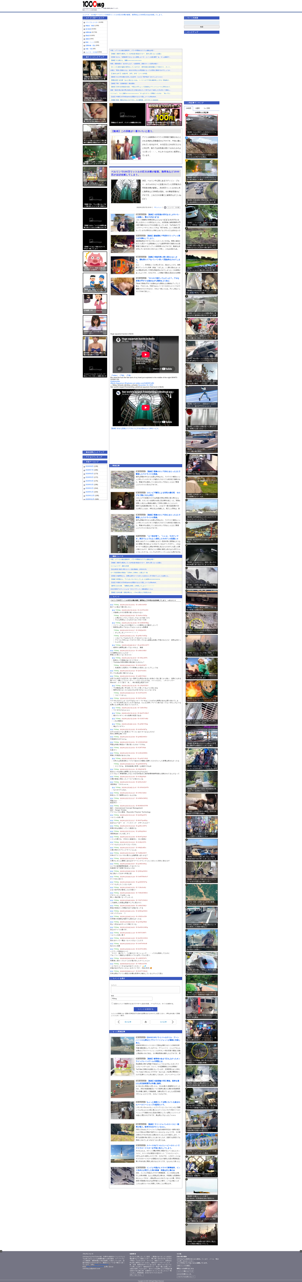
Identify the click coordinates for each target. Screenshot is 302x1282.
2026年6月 (90, 474)
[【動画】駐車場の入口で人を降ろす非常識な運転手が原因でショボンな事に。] (202, 727)
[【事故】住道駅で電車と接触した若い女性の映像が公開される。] (202, 591)
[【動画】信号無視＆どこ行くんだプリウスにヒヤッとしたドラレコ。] (202, 500)
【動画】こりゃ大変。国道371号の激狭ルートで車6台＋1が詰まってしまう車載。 (201, 225)
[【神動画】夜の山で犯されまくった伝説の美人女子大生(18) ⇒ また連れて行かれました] (95, 70)
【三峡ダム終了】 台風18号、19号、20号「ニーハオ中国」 (129, 73)
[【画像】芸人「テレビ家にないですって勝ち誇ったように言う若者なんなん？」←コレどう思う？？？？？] (95, 197)
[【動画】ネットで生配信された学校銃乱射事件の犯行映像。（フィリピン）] (202, 455)
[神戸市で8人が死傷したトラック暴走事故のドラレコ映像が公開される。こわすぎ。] (202, 1089)
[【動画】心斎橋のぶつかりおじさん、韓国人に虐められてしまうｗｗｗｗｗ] (202, 1021)
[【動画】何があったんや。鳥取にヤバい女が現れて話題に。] (202, 930)
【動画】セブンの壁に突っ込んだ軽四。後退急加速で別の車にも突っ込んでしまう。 (201, 859)
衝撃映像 (88, 32)
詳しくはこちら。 (136, 1275)
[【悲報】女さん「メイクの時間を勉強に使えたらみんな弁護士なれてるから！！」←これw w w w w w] (95, 219)
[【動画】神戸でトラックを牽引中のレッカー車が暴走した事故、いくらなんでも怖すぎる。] (202, 161)
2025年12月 (90, 495)
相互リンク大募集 (183, 1265)
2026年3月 (90, 484)
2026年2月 (90, 488)
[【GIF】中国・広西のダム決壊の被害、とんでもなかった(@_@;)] (202, 885)
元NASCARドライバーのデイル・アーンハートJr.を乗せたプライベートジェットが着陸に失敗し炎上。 (158, 1040)
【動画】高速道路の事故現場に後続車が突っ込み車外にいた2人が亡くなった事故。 (201, 202)
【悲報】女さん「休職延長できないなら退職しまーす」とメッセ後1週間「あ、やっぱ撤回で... (140, 57)
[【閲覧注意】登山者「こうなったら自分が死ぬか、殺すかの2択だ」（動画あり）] (95, 91)
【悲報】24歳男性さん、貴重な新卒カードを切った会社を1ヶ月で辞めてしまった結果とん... (140, 576)
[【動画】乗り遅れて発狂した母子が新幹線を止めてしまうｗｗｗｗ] (202, 953)
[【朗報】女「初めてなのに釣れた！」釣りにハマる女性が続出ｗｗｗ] (95, 282)
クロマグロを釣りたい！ (186, 1277)
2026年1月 (90, 492)
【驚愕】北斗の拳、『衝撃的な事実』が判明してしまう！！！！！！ (132, 586)
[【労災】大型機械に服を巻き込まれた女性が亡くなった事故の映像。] (202, 1044)
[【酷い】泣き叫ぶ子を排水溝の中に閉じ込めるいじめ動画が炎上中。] (202, 704)
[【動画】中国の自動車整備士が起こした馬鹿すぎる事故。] (202, 998)
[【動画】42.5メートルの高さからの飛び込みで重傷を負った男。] (202, 1202)
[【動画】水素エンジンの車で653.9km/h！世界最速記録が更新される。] (202, 1179)
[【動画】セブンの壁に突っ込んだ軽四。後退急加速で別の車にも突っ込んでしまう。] (202, 840)
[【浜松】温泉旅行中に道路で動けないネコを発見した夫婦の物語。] (202, 908)
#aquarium (120, 383)
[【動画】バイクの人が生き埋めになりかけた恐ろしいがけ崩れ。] (202, 613)
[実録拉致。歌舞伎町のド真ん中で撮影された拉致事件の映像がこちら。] (202, 817)
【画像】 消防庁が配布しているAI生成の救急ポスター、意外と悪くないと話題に (136, 54)
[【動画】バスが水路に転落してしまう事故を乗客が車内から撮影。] (202, 274)
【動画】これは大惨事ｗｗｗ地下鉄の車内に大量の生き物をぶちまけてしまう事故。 (201, 338)
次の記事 (163, 1022)
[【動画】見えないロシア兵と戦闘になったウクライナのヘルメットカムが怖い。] (202, 636)
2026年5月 (90, 477)
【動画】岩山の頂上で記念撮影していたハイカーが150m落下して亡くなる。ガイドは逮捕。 (202, 768)
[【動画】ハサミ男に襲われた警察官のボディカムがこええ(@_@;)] (202, 659)
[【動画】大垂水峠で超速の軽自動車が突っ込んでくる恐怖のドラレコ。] (202, 772)
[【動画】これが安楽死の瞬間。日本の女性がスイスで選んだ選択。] (202, 794)
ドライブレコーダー (92, 22)
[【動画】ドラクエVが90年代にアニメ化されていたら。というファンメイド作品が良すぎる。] (202, 681)
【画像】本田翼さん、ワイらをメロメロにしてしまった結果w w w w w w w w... (136, 579)
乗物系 (88, 35)
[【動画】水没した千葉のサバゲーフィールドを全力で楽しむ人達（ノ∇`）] (202, 862)
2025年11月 (90, 499)
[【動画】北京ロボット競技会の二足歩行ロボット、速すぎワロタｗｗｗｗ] (202, 387)
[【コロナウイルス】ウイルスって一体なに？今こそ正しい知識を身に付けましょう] (95, 367)
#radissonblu (115, 381)
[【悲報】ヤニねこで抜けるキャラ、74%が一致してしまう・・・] (95, 240)
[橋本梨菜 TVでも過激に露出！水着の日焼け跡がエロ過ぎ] (95, 346)
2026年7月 (90, 470)
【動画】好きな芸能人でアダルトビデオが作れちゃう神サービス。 (135, 428)
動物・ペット (90, 42)
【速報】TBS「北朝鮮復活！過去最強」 (123, 83)
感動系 (88, 39)
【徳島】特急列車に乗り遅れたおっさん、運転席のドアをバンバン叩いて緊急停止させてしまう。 (158, 259)
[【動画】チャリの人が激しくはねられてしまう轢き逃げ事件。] (202, 432)
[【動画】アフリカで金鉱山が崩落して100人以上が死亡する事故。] (202, 138)
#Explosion (129, 383)
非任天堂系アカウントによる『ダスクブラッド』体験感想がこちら (132, 589)
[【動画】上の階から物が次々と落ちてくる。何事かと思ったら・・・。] (202, 410)
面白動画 (88, 29)
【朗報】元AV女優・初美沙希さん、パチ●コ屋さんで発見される (131, 592)
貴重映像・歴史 (90, 45)
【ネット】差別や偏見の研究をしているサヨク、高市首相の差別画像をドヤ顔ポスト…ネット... (140, 67)
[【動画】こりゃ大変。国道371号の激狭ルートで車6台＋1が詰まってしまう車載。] (202, 206)
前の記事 (128, 1022)
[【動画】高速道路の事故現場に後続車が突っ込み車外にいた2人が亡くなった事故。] (202, 183)
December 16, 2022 (145, 385)
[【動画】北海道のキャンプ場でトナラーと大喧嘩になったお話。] (202, 478)
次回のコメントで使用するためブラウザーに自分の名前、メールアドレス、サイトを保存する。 (144, 1004)
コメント (114, 985)
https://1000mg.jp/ (102, 1264)
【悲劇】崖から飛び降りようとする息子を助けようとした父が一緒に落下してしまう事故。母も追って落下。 (201, 247)
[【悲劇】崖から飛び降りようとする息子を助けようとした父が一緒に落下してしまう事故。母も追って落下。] (202, 228)
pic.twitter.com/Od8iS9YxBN (143, 383)
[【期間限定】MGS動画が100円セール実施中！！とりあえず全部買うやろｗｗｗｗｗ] (164, 114)
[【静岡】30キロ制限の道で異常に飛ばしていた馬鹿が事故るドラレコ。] (202, 1225)
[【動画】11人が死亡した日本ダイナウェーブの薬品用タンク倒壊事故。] (202, 115)
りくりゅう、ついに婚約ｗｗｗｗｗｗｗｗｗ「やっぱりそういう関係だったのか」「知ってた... (140, 93)
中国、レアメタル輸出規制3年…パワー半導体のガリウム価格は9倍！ (132, 50)
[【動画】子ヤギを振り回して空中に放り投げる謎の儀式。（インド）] (202, 364)
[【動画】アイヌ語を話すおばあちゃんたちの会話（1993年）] (202, 1157)
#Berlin (113, 383)
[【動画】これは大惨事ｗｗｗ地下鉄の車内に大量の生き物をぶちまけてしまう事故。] (202, 319)
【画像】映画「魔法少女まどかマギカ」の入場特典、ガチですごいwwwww (134, 100)
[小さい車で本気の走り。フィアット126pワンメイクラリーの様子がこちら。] (95, 176)
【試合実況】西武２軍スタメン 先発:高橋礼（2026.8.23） (129, 569)
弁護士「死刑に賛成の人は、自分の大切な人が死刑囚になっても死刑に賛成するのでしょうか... (140, 70)
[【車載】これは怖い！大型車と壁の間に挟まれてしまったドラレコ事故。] (95, 155)
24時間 (188, 108)
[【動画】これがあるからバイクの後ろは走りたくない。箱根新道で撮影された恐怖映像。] (202, 976)
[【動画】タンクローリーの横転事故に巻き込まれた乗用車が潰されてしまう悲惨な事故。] (202, 296)
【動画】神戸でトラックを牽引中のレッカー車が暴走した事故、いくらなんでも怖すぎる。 (201, 180)
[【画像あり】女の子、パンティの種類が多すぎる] (127, 114)
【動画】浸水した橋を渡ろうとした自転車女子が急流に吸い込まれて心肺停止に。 (201, 1085)
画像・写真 (89, 49)
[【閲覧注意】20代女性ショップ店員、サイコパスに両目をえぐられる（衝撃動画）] (95, 112)
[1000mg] (93, 2)
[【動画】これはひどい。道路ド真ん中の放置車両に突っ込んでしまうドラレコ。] (202, 545)
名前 (112, 996)
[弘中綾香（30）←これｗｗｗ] (95, 303)
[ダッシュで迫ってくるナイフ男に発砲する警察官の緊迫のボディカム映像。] (95, 134)
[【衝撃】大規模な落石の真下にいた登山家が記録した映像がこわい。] (202, 568)
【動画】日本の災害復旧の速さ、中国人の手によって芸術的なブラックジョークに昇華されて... (140, 87)
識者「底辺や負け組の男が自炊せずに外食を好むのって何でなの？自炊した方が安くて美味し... (140, 90)
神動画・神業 (90, 26)
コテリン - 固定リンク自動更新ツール (84, 62)
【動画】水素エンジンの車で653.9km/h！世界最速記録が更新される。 (200, 1198)
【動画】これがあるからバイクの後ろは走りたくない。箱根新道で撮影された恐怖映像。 (201, 995)
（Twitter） (114, 375)
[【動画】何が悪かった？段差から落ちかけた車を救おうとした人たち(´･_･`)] (202, 342)
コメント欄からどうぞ (185, 1271)
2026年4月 (90, 481)
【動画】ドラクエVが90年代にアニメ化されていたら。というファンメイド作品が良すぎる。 (201, 700)
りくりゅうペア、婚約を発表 (120, 566)
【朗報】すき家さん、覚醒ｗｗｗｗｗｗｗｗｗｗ (126, 60)
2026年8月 (90, 466)
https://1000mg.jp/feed (95, 1266)
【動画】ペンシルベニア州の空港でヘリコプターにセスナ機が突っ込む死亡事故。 (201, 270)
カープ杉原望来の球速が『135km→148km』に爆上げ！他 (129, 572)
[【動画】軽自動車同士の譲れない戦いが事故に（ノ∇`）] (202, 523)
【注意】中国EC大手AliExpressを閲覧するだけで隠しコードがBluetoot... (133, 97)
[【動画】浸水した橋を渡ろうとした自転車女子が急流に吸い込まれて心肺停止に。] (202, 1066)
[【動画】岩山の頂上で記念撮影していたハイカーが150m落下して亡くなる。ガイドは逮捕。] (202, 749)
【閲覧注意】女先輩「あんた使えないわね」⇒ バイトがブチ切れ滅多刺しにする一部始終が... (140, 80)
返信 (111, 605)
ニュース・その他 (91, 52)
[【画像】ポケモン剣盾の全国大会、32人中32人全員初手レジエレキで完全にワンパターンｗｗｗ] (95, 261)
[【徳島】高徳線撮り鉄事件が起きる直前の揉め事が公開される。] (202, 1111)
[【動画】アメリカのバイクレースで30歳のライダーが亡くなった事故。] (202, 1134)
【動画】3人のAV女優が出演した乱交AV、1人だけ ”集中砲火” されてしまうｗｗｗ (136, 77)
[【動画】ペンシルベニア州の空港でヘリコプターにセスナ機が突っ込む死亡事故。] (202, 251)
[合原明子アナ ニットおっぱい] (95, 325)
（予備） (122, 375)
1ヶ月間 (207, 108)
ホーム (145, 1022)
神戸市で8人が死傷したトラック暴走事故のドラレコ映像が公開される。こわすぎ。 (202, 1108)
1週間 (197, 108)
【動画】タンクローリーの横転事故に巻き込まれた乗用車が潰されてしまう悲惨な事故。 (201, 315)
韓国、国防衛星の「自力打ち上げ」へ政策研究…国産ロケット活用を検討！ (134, 64)
